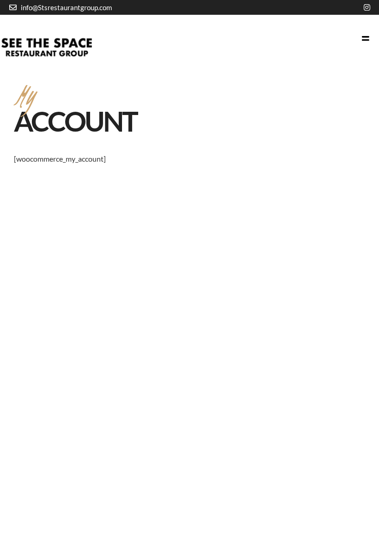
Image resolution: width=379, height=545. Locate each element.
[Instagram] (367, 7)
